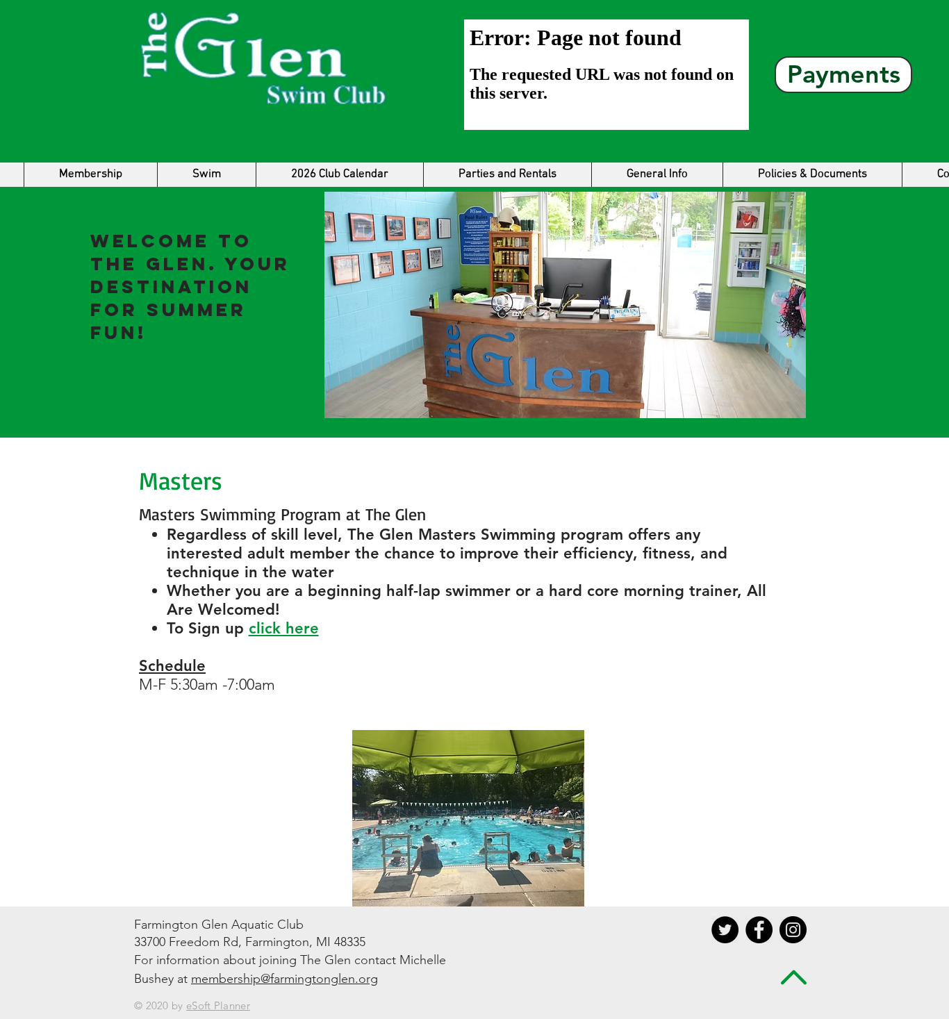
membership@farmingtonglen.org (284, 978)
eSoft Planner (218, 1005)
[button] (206, 175)
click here (284, 628)
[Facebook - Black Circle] (759, 929)
